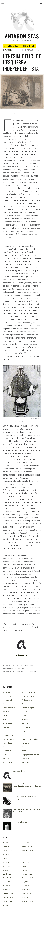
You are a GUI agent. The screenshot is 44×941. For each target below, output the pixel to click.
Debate (24, 716)
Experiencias (26, 727)
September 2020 (27, 878)
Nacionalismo (20, 46)
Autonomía (6, 704)
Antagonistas (22, 36)
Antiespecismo (27, 700)
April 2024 (25, 858)
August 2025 (7, 854)
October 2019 (7, 901)
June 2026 (25, 843)
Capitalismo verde (9, 708)
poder (24, 751)
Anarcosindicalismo (28, 692)
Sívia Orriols (31, 672)
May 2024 (6, 858)
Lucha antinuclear (9, 739)
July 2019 (6, 905)
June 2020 (6, 886)
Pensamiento (7, 751)
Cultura (5, 716)
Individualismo (8, 735)
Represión (25, 759)
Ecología (5, 719)
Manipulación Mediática (30, 739)
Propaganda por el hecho (30, 755)
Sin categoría (26, 762)
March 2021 (7, 874)
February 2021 (27, 874)
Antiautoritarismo (28, 696)
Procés (20, 672)
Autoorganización (28, 704)
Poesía (5, 755)
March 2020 (26, 890)
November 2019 (27, 897)
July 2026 (6, 843)
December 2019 (8, 897)
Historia (24, 731)
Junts (21, 669)
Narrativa (25, 743)
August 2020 (7, 882)
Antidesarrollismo (9, 700)
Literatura (25, 735)
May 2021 (25, 870)
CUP (22, 666)
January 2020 (26, 893)
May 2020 (25, 886)
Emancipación (7, 723)
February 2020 (8, 893)
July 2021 (25, 866)
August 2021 (7, 866)
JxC (28, 669)
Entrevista (25, 723)
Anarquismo (7, 696)
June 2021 (6, 870)
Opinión (30, 46)
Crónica (24, 712)
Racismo (6, 759)
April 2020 (6, 890)
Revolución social (8, 762)
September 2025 (27, 851)
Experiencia (6, 727)
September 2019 (27, 901)
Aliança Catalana (11, 666)
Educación (25, 719)
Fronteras (6, 731)
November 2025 (27, 847)
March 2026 (7, 847)
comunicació (7, 712)
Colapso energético (28, 708)
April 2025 (25, 854)
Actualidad (9, 46)
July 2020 (25, 882)
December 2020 (8, 878)
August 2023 (7, 862)
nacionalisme (9, 672)
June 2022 (25, 862)
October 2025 (7, 851)
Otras (24, 747)
